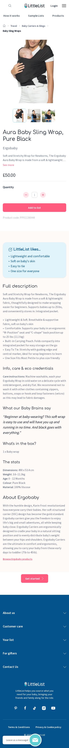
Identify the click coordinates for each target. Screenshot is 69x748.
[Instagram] (44, 708)
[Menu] (64, 6)
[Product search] (9, 5)
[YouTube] (53, 708)
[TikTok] (34, 708)
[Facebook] (25, 708)
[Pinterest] (16, 708)
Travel (14, 25)
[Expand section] (64, 612)
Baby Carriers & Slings (33, 25)
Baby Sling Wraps (12, 30)
